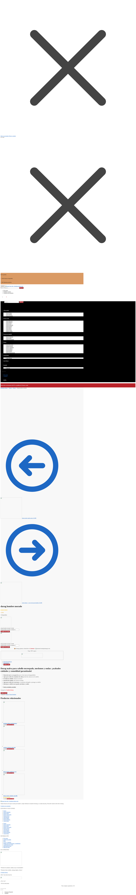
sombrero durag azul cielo (9, 747)
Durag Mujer (6, 818)
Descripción (6, 663)
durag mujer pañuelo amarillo (10, 795)
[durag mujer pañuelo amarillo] (14, 794)
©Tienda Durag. (4, 872)
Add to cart (6, 664)
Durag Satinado (6, 812)
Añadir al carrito (5, 631)
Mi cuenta (5, 290)
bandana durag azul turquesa (10, 723)
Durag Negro (6, 816)
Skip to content (12, 136)
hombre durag (9, 690)
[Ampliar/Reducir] (5, 888)
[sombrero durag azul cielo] (14, 746)
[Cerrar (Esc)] (1, 888)
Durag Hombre (12, 694)
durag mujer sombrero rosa (9, 771)
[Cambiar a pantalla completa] (4, 888)
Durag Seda (6, 813)
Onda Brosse (6, 817)
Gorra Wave (6, 821)
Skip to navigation (5, 136)
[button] (4, 610)
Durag (14, 388)
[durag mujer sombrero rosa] (14, 770)
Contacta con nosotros (8, 293)
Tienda (10, 388)
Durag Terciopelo (7, 814)
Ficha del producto (7, 661)
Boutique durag (4, 388)
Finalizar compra (7, 291)
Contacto (5, 376)
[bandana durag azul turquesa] (14, 722)
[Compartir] (2, 888)
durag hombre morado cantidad (8, 629)
